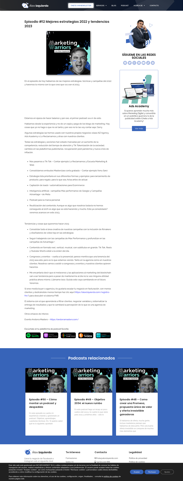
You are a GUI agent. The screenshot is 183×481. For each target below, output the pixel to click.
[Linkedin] (139, 63)
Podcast (125, 5)
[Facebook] (125, 63)
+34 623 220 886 (103, 462)
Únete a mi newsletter (81, 5)
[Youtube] (144, 63)
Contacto (154, 5)
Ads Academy (139, 106)
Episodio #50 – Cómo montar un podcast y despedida (43, 403)
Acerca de (138, 5)
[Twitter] (130, 63)
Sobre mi (69, 462)
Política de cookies (137, 462)
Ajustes (167, 472)
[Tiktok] (148, 63)
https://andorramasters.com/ (64, 319)
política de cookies (111, 476)
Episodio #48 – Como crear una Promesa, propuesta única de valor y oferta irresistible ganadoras (136, 407)
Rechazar (152, 472)
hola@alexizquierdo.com (107, 458)
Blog (114, 5)
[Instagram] (134, 63)
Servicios (100, 5)
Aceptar (137, 472)
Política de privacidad (138, 458)
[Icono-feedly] (153, 63)
